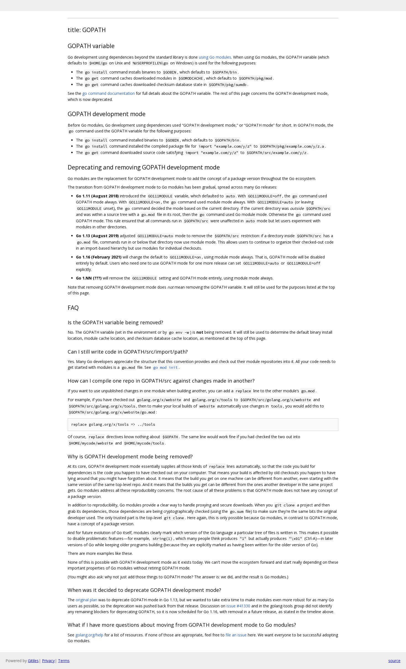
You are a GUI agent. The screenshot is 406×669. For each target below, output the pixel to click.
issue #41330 (238, 605)
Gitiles (33, 660)
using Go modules (215, 57)
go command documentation (108, 93)
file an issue (236, 634)
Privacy (48, 660)
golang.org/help (89, 634)
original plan (86, 599)
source (394, 660)
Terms (64, 660)
